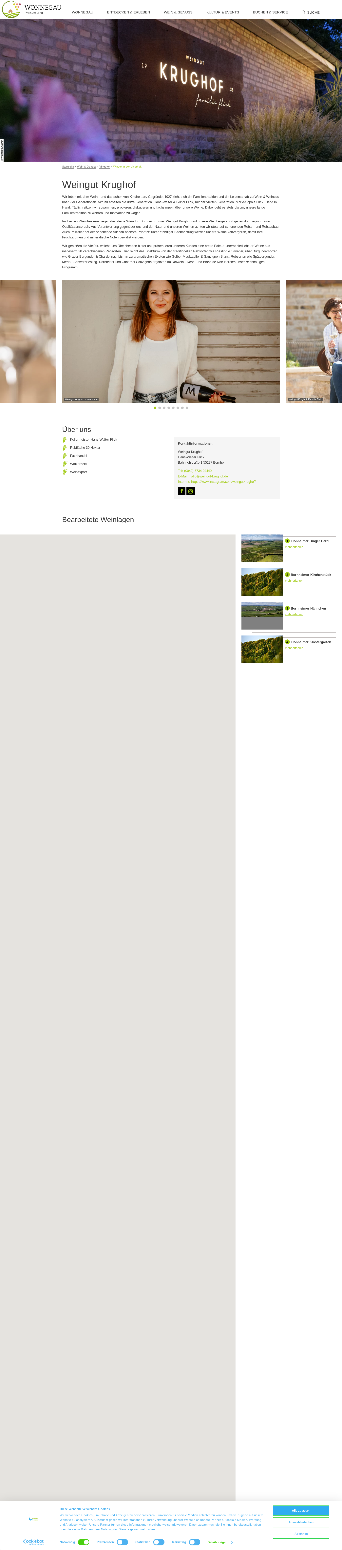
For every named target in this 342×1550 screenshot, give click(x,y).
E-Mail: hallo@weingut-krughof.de (203, 476)
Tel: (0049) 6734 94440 (195, 471)
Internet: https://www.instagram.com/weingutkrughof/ (217, 482)
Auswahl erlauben (301, 1522)
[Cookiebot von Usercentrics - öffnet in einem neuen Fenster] (33, 1542)
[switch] (122, 1542)
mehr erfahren (288, 549)
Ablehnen (301, 1533)
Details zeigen (217, 1542)
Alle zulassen (301, 1510)
